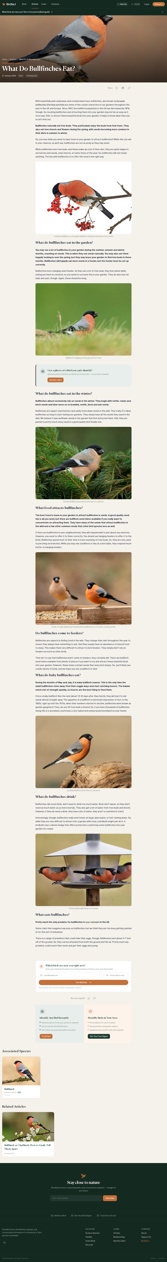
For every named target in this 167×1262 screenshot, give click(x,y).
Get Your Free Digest (99, 1036)
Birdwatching (119, 1237)
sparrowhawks (92, 922)
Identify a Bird (55, 380)
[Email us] (4, 1242)
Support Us (146, 1237)
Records (89, 1245)
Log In (146, 4)
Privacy (153, 1258)
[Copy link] (129, 88)
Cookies (162, 1258)
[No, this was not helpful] (94, 998)
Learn (43, 4)
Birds (24, 4)
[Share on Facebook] (123, 88)
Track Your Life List (108, 1216)
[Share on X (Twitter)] (116, 88)
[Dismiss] (162, 12)
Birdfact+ (159, 4)
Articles (35, 4)
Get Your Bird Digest (83, 1216)
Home (4, 59)
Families (89, 1237)
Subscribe (110, 1198)
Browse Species (93, 1233)
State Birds (90, 1241)
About (144, 1233)
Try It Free (46, 1036)
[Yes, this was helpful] (89, 998)
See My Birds (81, 982)
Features (55, 4)
